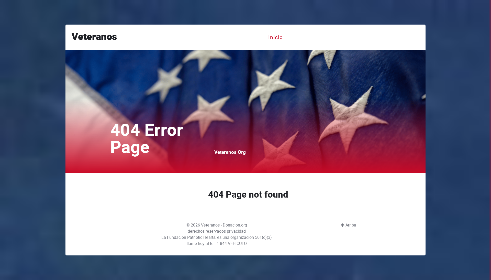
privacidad (236, 231)
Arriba (350, 225)
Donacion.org (235, 225)
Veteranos (94, 37)
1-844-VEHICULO (232, 243)
